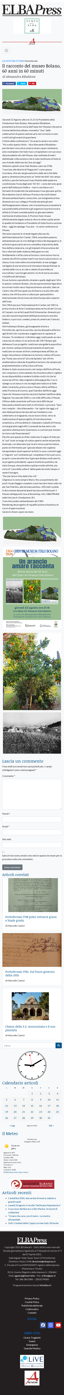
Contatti (32, 1312)
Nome (6, 813)
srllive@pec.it (49, 1275)
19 (6, 1111)
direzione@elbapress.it (44, 1261)
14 (23, 1105)
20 (15, 1111)
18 (57, 1105)
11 (57, 1099)
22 (32, 1111)
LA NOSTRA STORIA (13, 60)
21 (23, 1111)
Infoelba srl (45, 1285)
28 (23, 1117)
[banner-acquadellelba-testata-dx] (32, 26)
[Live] (32, 1361)
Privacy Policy (32, 1298)
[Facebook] (43, 1325)
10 (49, 1099)
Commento (8, 775)
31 (49, 1117)
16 (40, 1105)
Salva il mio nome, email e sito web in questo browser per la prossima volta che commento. (32, 857)
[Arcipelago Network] (32, 1377)
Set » (51, 1125)
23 (40, 1111)
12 (6, 1105)
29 (32, 1117)
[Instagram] (51, 1325)
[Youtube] (58, 1325)
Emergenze (32, 1344)
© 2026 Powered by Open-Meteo (16, 1172)
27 (15, 1117)
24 (49, 1111)
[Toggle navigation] (6, 50)
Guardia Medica (32, 1348)
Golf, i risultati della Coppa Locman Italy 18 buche (33, 1223)
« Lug (12, 1125)
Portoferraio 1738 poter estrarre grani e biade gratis (31, 918)
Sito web (6, 839)
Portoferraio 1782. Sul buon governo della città (30, 973)
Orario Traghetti (32, 1337)
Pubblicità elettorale (32, 1305)
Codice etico (32, 1309)
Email (5, 826)
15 (32, 1105)
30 (40, 1117)
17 (49, 1105)
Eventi (32, 1341)
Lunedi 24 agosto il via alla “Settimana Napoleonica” (34, 1205)
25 (57, 1111)
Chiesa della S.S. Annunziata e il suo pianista (30, 1028)
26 (6, 1117)
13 (15, 1105)
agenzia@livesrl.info (24, 1275)
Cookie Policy (32, 1302)
